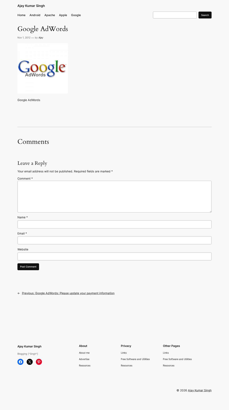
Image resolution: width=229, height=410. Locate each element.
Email (22, 233)
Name (22, 217)
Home (21, 15)
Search (205, 15)
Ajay (41, 37)
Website (22, 249)
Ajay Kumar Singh (31, 6)
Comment (25, 178)
